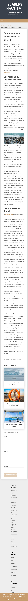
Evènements (14, 569)
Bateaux (13, 557)
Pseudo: (6, 451)
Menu (2, 20)
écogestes (7, 72)
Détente (13, 563)
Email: (5, 459)
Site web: (6, 466)
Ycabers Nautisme (14, 6)
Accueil (2, 25)
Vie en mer (8, 25)
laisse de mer (9, 214)
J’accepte (20, 600)
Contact (13, 587)
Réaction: (6, 436)
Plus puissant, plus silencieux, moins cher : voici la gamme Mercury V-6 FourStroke (14, 526)
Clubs (12, 560)
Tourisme (13, 572)
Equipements (14, 566)
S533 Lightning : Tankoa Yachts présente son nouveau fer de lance (14, 541)
